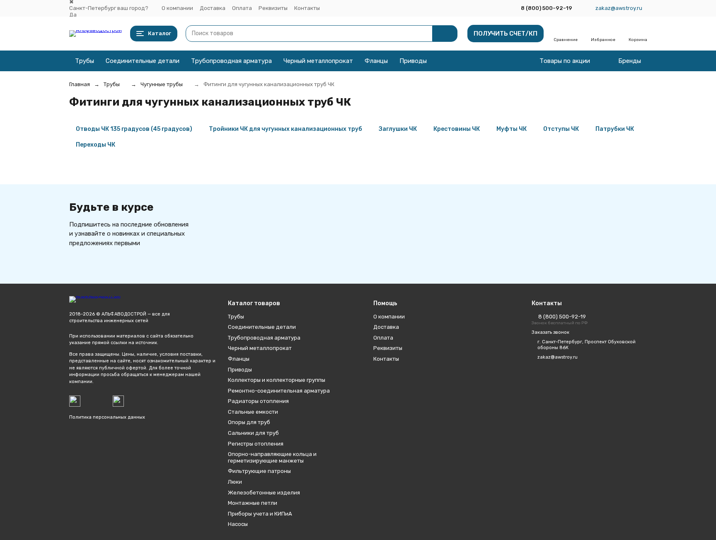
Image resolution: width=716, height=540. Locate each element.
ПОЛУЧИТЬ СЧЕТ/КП (505, 33)
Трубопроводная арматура (231, 61)
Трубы (84, 61)
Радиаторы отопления (258, 401)
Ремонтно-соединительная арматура (279, 391)
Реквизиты (273, 8)
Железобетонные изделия (264, 492)
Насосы (238, 524)
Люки (235, 482)
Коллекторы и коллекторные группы (276, 380)
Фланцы (376, 61)
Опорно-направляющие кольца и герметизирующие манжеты (272, 457)
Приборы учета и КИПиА (260, 514)
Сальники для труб (253, 433)
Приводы (413, 61)
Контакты (307, 8)
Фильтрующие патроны (259, 471)
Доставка (212, 8)
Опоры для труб (249, 422)
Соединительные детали (142, 61)
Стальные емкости (253, 412)
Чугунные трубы (161, 84)
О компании (177, 8)
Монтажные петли (252, 503)
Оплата (242, 8)
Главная (79, 84)
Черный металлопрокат (318, 61)
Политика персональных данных (107, 417)
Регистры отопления (255, 444)
